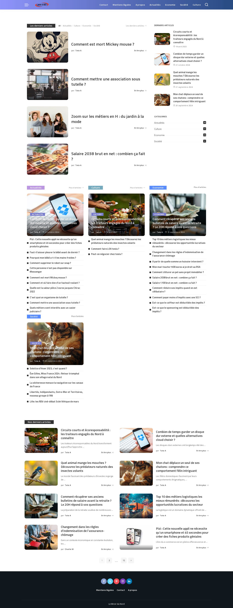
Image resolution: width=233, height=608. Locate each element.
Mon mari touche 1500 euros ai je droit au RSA (176, 267)
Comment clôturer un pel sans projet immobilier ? (178, 272)
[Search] (206, 5)
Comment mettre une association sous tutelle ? (105, 81)
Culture (77, 25)
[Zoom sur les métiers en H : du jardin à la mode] (47, 121)
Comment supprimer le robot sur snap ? (50, 263)
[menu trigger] (28, 5)
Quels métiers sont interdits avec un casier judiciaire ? (52, 309)
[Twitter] (110, 581)
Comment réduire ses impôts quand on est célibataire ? (174, 289)
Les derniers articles (41, 25)
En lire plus (139, 50)
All (59, 25)
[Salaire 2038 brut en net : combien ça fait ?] (47, 159)
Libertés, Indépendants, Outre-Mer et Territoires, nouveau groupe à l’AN (56, 393)
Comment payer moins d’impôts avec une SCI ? (176, 297)
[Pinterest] (116, 581)
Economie (87, 25)
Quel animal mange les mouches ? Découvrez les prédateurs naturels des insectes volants (186, 77)
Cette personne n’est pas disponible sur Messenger (51, 269)
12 (124, 560)
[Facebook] (104, 581)
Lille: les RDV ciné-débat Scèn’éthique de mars (54, 401)
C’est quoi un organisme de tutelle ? (49, 297)
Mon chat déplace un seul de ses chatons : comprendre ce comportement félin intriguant (189, 97)
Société (97, 25)
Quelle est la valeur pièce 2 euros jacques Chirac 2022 (55, 289)
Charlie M (69, 549)
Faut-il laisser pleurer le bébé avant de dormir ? (55, 252)
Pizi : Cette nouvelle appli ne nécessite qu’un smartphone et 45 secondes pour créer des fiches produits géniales (56, 242)
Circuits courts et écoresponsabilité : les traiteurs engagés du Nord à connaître (188, 37)
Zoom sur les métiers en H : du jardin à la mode (107, 119)
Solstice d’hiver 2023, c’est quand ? (48, 368)
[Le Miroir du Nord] (42, 5)
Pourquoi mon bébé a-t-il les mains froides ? (53, 258)
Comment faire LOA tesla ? (105, 249)
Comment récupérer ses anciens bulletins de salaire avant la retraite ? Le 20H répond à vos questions (177, 222)
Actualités (67, 25)
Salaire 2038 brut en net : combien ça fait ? (108, 156)
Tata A (78, 50)
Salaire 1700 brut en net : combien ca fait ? (174, 283)
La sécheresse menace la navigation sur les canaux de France (56, 384)
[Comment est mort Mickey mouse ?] (47, 47)
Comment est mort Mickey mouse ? (102, 44)
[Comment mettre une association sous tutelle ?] (47, 84)
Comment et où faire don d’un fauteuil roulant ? (55, 283)
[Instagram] (123, 581)
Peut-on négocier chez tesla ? (106, 254)
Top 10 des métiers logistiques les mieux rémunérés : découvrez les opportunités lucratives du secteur (178, 242)
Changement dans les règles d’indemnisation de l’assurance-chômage (177, 254)
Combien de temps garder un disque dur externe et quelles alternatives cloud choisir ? (188, 57)
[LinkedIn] (129, 581)
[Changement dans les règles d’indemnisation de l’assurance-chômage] (41, 537)
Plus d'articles (75, 187)
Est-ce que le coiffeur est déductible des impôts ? (178, 302)
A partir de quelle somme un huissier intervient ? (177, 261)
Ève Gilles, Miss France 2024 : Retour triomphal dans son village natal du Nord (54, 375)
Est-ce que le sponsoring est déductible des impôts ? (175, 309)
